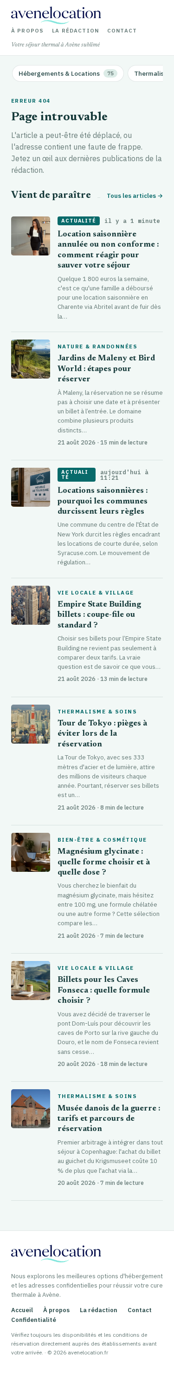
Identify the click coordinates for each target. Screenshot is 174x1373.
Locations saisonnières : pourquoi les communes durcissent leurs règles (103, 501)
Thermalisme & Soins (97, 711)
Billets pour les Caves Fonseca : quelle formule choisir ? (104, 990)
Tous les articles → (135, 196)
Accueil (22, 1310)
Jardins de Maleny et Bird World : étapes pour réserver (106, 369)
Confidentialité (33, 1320)
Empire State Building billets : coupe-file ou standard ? (99, 615)
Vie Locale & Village (96, 592)
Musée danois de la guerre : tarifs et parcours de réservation (109, 1119)
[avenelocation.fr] (56, 15)
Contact (122, 30)
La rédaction (75, 30)
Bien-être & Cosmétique (102, 840)
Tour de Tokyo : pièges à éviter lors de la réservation (102, 734)
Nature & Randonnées (97, 346)
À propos (27, 30)
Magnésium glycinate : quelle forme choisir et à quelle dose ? (104, 862)
